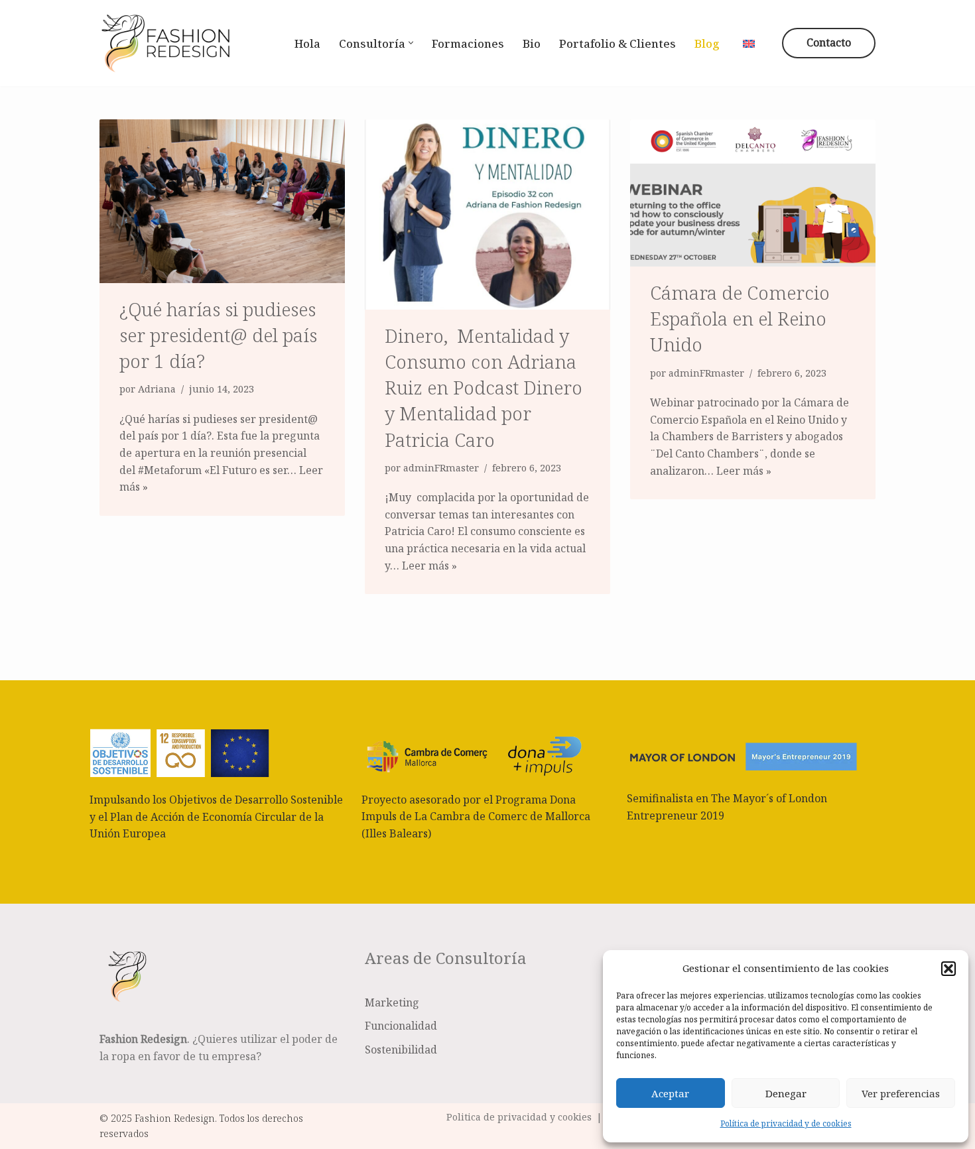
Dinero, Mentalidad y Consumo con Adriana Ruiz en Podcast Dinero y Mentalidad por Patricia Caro (483, 387)
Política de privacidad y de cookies (786, 1123)
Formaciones (468, 43)
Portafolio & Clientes (617, 43)
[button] (948, 968)
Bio (532, 43)
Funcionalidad (401, 1025)
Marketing (392, 1002)
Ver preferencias (901, 1093)
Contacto (829, 42)
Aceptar (670, 1093)
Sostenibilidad (401, 1049)
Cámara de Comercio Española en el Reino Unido (740, 318)
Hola (307, 43)
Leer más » (429, 565)
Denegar (786, 1093)
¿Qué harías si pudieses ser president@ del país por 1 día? (218, 334)
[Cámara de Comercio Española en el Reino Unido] (753, 193)
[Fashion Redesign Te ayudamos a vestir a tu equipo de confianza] (165, 43)
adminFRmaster (441, 467)
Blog (707, 43)
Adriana (157, 389)
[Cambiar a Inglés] (749, 42)
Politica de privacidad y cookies (519, 1117)
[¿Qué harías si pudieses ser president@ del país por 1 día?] (222, 201)
